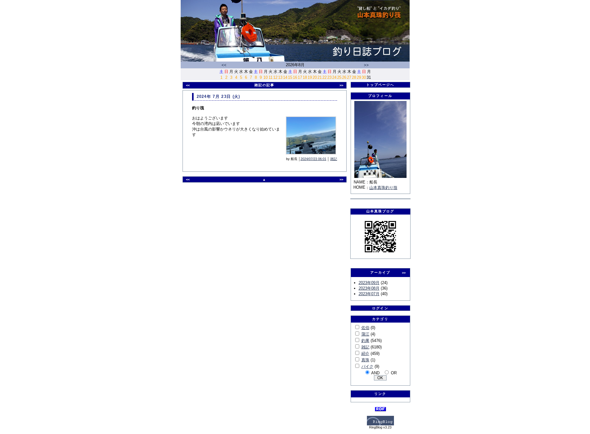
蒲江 (365, 334)
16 (295, 77)
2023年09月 (369, 282)
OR (394, 373)
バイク (367, 366)
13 (280, 77)
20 (315, 77)
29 (359, 77)
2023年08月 (369, 288)
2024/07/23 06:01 (313, 159)
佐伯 (365, 327)
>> (366, 65)
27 (349, 77)
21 (319, 77)
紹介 (365, 353)
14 (285, 77)
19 (310, 77)
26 (344, 77)
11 (271, 77)
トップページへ (380, 84)
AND (375, 373)
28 (354, 77)
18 (305, 77)
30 (364, 77)
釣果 (365, 340)
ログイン (380, 308)
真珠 (365, 360)
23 (329, 77)
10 (265, 77)
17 (300, 77)
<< (224, 65)
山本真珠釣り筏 (383, 187)
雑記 (333, 159)
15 (290, 77)
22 (324, 77)
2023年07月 (369, 293)
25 (339, 77)
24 (334, 77)
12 (275, 77)
